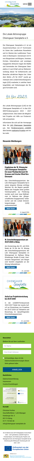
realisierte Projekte (18, 130)
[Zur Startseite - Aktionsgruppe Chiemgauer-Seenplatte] (12, 4)
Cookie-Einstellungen (10, 384)
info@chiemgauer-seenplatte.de (14, 424)
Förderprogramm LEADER (21, 128)
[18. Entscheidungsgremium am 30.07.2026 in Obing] (17, 228)
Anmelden (17, 369)
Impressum (7, 381)
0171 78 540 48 (8, 421)
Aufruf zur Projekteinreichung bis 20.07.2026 (16, 297)
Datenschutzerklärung (10, 379)
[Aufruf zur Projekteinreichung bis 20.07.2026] (17, 284)
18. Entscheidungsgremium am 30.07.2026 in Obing (16, 240)
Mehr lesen (11, 209)
